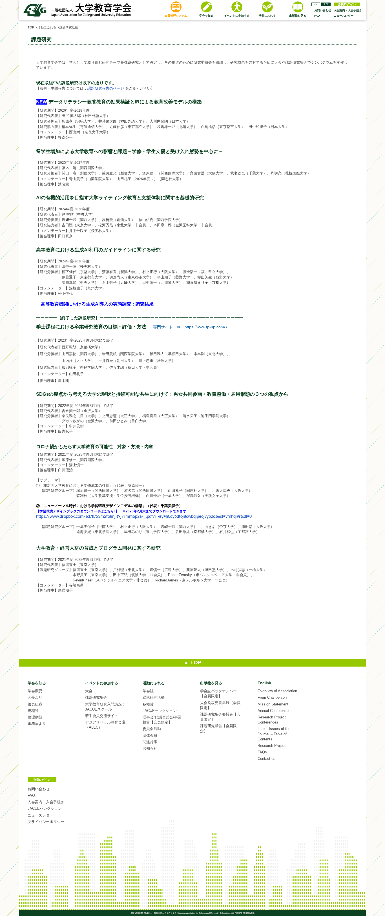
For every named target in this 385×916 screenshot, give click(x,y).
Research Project (272, 746)
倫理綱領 (35, 717)
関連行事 (150, 742)
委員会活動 (152, 729)
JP (315, 4)
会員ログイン (347, 4)
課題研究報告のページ (105, 88)
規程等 (33, 711)
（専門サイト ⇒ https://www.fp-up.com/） (189, 327)
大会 (88, 691)
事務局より (37, 724)
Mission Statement (273, 704)
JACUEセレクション (160, 711)
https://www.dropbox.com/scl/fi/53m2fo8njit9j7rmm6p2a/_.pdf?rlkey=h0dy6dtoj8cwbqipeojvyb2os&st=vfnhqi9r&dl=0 (144, 516)
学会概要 (35, 691)
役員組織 (35, 704)
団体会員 (150, 735)
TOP (31, 27)
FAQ (317, 15)
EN (326, 4)
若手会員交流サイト (101, 716)
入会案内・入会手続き (348, 10)
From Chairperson (272, 697)
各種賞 (148, 704)
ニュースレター (343, 15)
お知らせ (150, 748)
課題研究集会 (96, 697)
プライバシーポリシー (46, 822)
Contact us (266, 758)
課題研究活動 (68, 27)
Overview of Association (277, 691)
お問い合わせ (322, 10)
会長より (35, 697)
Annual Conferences (274, 711)
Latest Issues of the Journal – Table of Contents (274, 734)
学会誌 (148, 691)
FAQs (262, 752)
